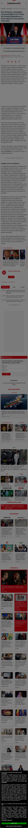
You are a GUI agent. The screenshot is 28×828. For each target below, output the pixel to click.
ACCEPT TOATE (14, 823)
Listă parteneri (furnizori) (6, 820)
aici (12, 794)
